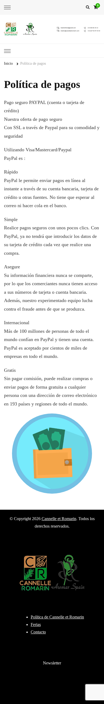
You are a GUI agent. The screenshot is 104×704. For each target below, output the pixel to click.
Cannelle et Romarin (59, 518)
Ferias (36, 624)
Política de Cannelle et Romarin (57, 617)
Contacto (38, 632)
